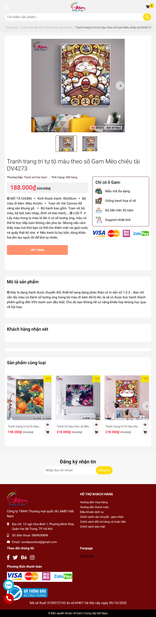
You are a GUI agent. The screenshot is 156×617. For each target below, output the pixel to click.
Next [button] (120, 85)
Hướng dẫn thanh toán (94, 507)
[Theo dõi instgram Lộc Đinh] (32, 558)
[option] (78, 85)
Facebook (87, 556)
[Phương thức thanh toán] (120, 234)
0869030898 (40, 535)
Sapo (104, 613)
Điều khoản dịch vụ (92, 512)
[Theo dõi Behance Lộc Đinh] (24, 558)
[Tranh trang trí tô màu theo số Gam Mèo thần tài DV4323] (126, 397)
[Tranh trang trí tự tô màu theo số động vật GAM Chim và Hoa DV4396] (29, 397)
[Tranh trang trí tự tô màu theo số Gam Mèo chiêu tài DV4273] (78, 85)
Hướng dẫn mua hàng (94, 502)
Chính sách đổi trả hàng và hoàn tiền (103, 521)
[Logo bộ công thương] (27, 593)
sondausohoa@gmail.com (39, 542)
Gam (79, 613)
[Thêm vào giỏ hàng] (47, 432)
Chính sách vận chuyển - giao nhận (102, 516)
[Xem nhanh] (47, 424)
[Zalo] (8, 585)
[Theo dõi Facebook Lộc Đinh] (8, 558)
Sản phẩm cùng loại (26, 362)
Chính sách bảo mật (92, 526)
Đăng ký (104, 470)
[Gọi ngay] (8, 598)
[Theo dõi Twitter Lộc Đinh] (15, 558)
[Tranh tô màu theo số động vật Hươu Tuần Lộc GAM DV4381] (78, 397)
